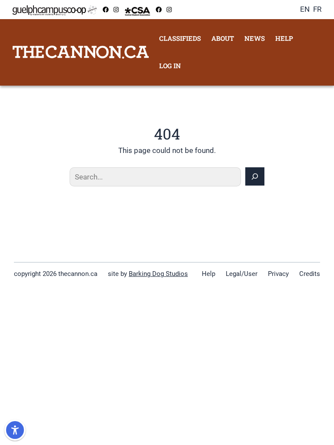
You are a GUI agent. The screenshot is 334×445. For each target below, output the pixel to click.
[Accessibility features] (15, 430)
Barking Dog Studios (158, 274)
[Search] (254, 176)
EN (305, 9)
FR (317, 9)
